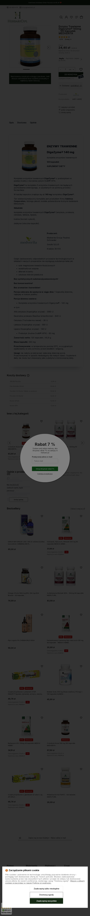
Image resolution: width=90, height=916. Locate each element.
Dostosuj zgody (46, 895)
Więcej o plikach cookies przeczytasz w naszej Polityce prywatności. (45, 882)
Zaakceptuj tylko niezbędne (46, 888)
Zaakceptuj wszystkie (46, 901)
